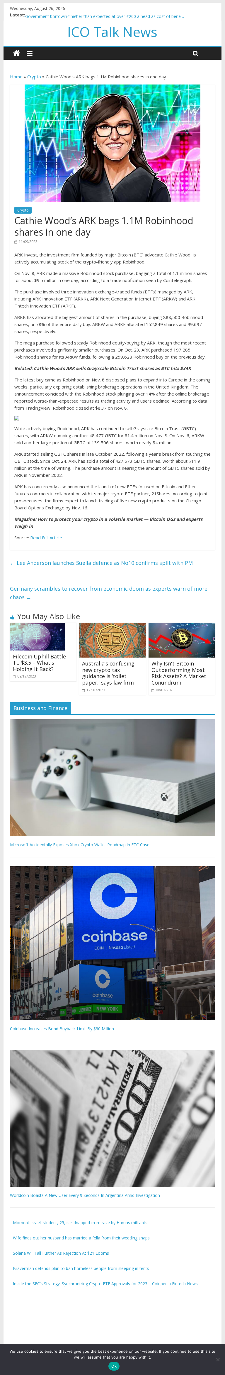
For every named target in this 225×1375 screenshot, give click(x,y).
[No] (218, 1359)
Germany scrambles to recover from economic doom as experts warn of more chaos (108, 593)
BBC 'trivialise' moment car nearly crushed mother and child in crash (89, 15)
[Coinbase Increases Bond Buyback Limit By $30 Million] (112, 869)
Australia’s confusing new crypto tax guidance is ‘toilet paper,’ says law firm (108, 673)
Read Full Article (46, 537)
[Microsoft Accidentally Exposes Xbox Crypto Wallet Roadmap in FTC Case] (112, 722)
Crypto (34, 77)
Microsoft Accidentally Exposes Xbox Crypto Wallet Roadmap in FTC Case (79, 844)
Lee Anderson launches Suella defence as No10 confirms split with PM (101, 562)
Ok (114, 1366)
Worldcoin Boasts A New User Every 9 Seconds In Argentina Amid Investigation (85, 1195)
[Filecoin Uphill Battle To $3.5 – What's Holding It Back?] (37, 626)
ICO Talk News (112, 32)
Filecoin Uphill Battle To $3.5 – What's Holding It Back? (39, 663)
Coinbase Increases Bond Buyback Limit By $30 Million (62, 1028)
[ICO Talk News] (16, 53)
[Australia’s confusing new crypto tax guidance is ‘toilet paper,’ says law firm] (112, 626)
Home (16, 77)
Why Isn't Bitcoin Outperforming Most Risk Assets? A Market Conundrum (178, 673)
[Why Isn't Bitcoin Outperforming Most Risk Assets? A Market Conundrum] (182, 626)
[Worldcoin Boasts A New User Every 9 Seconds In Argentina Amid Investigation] (112, 1053)
